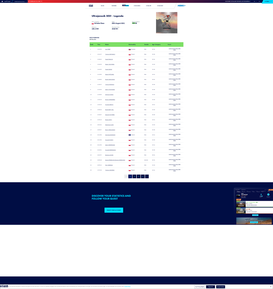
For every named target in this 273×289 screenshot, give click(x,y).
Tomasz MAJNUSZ (109, 84)
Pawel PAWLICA (109, 59)
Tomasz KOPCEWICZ (110, 54)
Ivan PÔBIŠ (107, 49)
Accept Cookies (220, 286)
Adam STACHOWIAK (110, 89)
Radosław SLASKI (109, 124)
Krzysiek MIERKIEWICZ (110, 150)
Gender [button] (146, 44)
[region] (136, 286)
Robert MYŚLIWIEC (109, 74)
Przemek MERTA (109, 104)
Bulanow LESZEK (109, 155)
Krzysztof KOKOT (109, 139)
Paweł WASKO (108, 69)
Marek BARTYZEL (109, 109)
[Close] (270, 286)
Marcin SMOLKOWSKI (110, 129)
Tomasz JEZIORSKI (109, 170)
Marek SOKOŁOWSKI (110, 79)
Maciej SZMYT (108, 119)
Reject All (210, 286)
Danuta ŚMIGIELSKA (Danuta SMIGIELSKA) (115, 160)
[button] (20, 1)
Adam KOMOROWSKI (110, 144)
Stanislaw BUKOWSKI (110, 134)
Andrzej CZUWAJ (109, 94)
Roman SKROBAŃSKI (110, 99)
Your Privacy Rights (199, 286)
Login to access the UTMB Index (174, 49)
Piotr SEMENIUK (109, 165)
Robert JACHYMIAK (109, 64)
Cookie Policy (127, 286)
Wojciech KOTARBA (110, 114)
